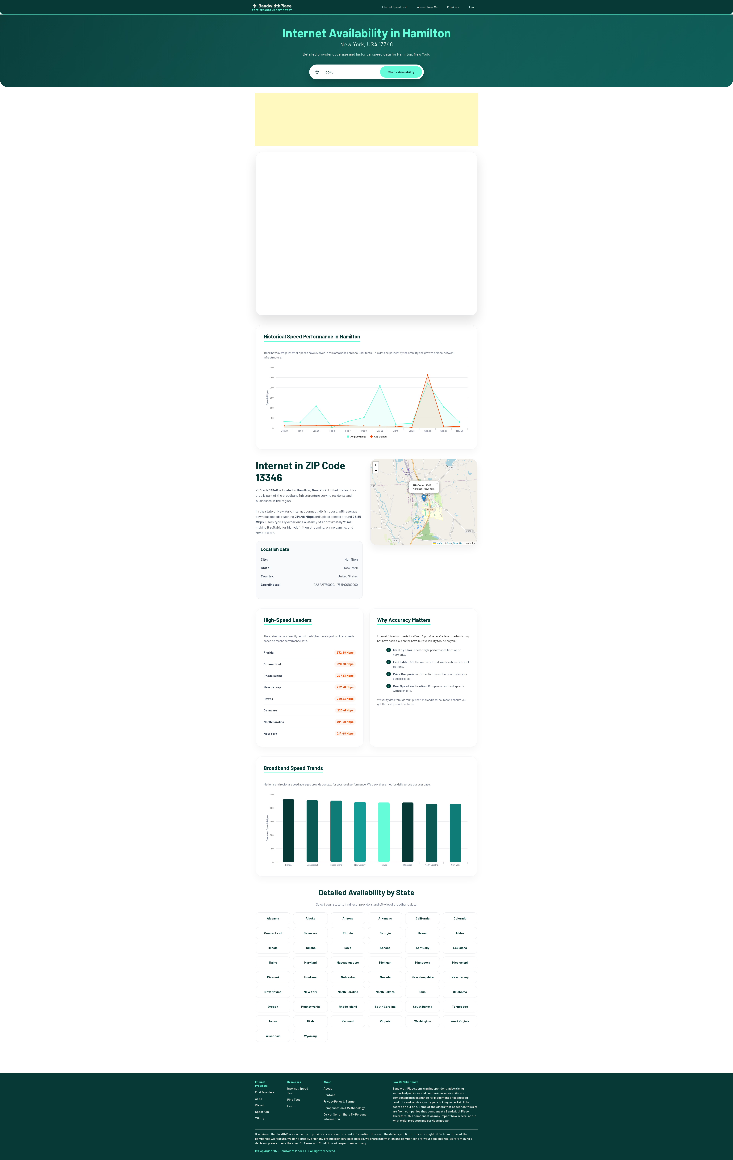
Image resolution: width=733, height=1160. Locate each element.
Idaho (460, 933)
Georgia (385, 933)
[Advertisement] (366, 119)
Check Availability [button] (401, 72)
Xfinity (259, 1118)
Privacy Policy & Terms (339, 1101)
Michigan (385, 962)
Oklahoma (460, 992)
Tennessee (460, 1006)
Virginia (385, 1021)
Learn (472, 7)
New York (310, 992)
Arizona (347, 918)
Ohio (422, 992)
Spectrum (262, 1111)
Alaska (310, 918)
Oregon (273, 1006)
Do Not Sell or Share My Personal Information (345, 1116)
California (422, 918)
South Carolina (385, 1006)
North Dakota (385, 992)
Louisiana (460, 947)
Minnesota (422, 962)
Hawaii (422, 933)
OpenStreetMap (455, 543)
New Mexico (273, 992)
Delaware (310, 933)
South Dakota (422, 1006)
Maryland (310, 962)
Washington (422, 1021)
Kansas (385, 947)
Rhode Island (348, 1006)
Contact (329, 1095)
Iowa (347, 947)
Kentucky (422, 947)
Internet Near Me (427, 7)
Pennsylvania (310, 1006)
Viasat (259, 1105)
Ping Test (293, 1099)
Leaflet (439, 543)
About (328, 1088)
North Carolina (348, 992)
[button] (423, 498)
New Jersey (460, 977)
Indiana (310, 947)
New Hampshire (423, 977)
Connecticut (273, 933)
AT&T (259, 1098)
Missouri (273, 977)
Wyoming (310, 1036)
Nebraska (348, 977)
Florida (348, 933)
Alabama (273, 918)
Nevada (385, 977)
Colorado (460, 918)
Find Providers (264, 1092)
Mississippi (460, 962)
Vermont (348, 1021)
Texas (273, 1021)
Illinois (273, 947)
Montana (310, 977)
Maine (273, 962)
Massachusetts (348, 962)
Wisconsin (273, 1036)
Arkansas (385, 918)
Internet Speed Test (394, 7)
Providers (453, 7)
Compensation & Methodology (344, 1108)
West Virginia (460, 1021)
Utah (310, 1021)
